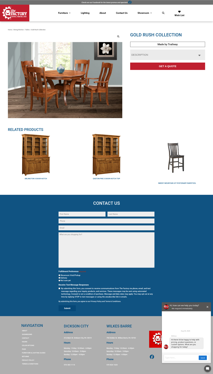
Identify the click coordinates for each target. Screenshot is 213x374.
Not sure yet (66, 280)
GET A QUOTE (167, 66)
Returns (25, 356)
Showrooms (27, 334)
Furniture (63, 13)
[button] (118, 36)
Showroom (143, 13)
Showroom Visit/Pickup (70, 275)
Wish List (179, 14)
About (102, 13)
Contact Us (122, 13)
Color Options (28, 345)
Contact (25, 338)
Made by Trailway (168, 44)
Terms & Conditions (113, 301)
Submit (67, 308)
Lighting (85, 13)
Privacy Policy (96, 301)
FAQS (24, 349)
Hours (24, 342)
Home (10, 30)
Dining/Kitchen (18, 30)
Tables (27, 30)
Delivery (64, 278)
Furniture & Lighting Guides (33, 353)
